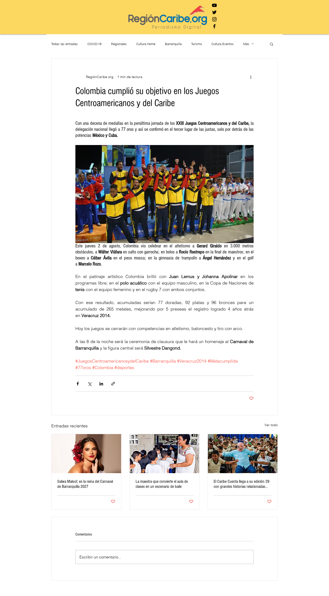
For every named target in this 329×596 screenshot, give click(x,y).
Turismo (196, 44)
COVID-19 (94, 44)
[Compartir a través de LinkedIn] (101, 383)
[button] (271, 44)
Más (246, 44)
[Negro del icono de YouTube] (214, 5)
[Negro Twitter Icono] (214, 12)
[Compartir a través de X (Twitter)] (89, 383)
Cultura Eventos (222, 44)
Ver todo (271, 425)
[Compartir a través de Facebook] (77, 383)
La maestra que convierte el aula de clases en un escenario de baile (162, 484)
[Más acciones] (251, 77)
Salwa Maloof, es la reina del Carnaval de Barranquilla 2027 (85, 484)
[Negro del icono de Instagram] (214, 19)
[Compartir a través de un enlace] (113, 383)
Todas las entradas (64, 44)
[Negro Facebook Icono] (214, 26)
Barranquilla (173, 44)
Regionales (119, 44)
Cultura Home (145, 44)
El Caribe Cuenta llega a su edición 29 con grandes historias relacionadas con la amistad (241, 484)
